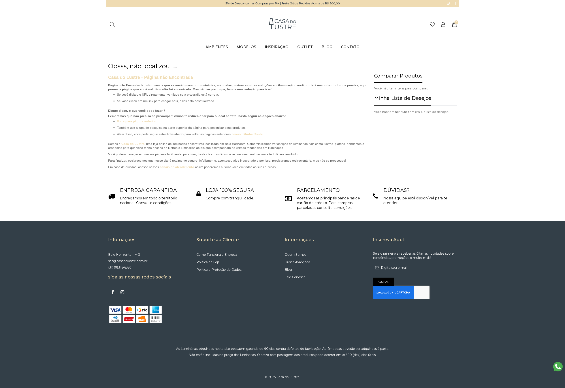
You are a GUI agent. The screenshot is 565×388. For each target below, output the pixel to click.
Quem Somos (295, 255)
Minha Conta (253, 134)
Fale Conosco (295, 277)
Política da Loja (208, 262)
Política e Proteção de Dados (218, 270)
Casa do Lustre (132, 144)
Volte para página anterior (136, 121)
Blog (288, 270)
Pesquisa (112, 24)
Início (237, 134)
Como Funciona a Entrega (216, 255)
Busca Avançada (297, 262)
